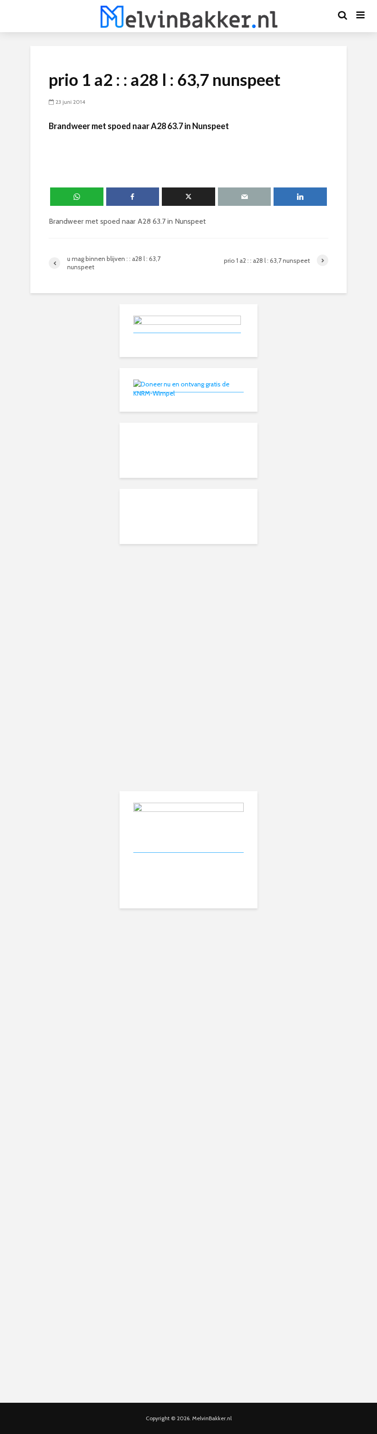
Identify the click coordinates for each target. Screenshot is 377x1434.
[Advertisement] (188, 612)
